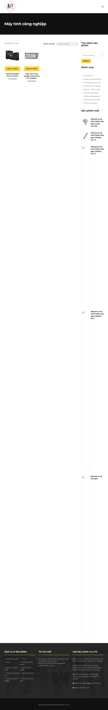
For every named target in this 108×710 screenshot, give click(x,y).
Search (86, 61)
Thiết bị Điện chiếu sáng (91, 100)
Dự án (8, 662)
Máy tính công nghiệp (90, 93)
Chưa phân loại (88, 76)
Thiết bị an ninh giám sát (91, 96)
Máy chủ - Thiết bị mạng (91, 89)
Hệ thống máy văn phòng (91, 86)
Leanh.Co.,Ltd (65, 705)
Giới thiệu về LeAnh (12, 659)
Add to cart (12, 68)
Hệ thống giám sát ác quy (92, 82)
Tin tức (24, 659)
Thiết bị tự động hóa (90, 103)
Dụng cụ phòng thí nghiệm (92, 79)
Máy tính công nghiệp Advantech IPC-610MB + (31, 76)
